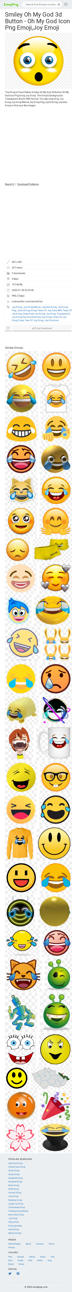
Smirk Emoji (13, 1170)
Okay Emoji (13, 1222)
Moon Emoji (13, 1185)
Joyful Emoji (23, 310)
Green (43, 1257)
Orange (20, 1257)
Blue (10, 1260)
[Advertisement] (36, 144)
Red (10, 1257)
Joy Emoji (17, 307)
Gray (50, 1260)
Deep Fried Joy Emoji (34, 313)
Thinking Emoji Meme (18, 1211)
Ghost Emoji (14, 1174)
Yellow (32, 1257)
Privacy (11, 1247)
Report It (9, 184)
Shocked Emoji (15, 1182)
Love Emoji (13, 1196)
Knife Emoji (13, 1189)
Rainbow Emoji (15, 1200)
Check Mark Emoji (16, 1207)
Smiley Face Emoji (16, 1167)
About (28, 1244)
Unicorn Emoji (14, 1193)
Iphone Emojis (14, 1233)
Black (11, 1264)
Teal (52, 1257)
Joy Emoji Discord (21, 317)
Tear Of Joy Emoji (34, 320)
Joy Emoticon (52, 320)
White (40, 1260)
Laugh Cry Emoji (15, 1204)
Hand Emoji (13, 1229)
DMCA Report (14, 1244)
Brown (21, 1264)
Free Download (43, 328)
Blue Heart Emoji (16, 1215)
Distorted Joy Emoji (41, 317)
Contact (39, 1244)
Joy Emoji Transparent (58, 313)
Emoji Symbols (15, 1226)
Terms (51, 1244)
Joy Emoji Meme (32, 307)
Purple (20, 1260)
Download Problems (28, 184)
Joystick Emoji (49, 307)
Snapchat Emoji (15, 1178)
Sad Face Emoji (15, 1163)
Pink (30, 1260)
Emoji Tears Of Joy (41, 310)
